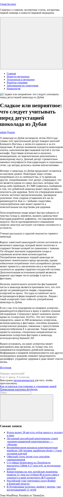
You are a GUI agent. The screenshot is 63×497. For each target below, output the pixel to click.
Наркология (13, 88)
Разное (11, 132)
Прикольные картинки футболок (19, 389)
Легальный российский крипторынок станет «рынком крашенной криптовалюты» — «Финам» (32, 441)
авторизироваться (24, 380)
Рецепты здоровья (17, 82)
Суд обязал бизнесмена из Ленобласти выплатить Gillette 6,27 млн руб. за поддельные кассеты (34, 465)
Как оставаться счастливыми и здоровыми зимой (28, 386)
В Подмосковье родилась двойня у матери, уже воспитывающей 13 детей (34, 488)
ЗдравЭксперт (8, 4)
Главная (11, 73)
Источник (5, 367)
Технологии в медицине (21, 79)
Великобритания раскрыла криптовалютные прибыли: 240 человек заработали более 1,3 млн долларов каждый (34, 450)
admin (3, 132)
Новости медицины (18, 76)
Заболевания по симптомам (22, 85)
